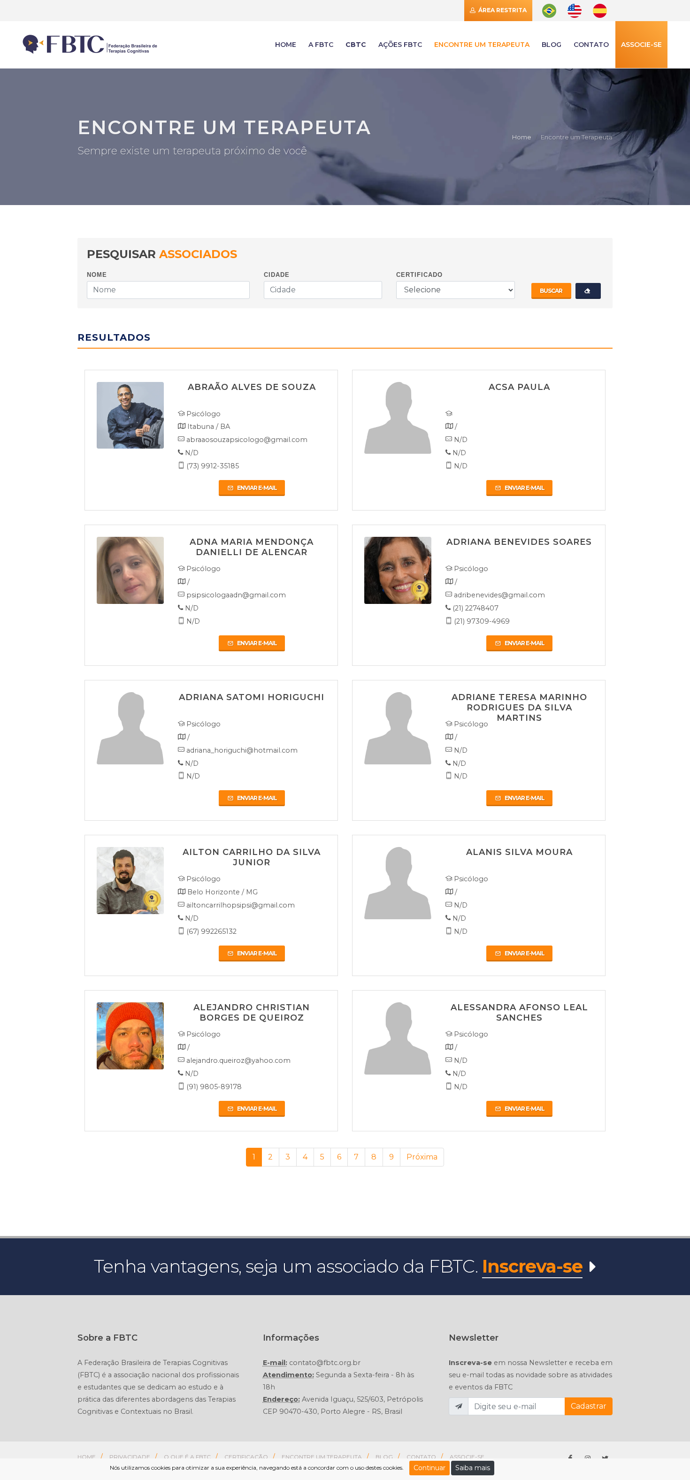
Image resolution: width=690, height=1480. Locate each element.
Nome (97, 274)
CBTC (355, 44)
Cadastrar (588, 1406)
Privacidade (129, 1456)
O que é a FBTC (187, 1456)
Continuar (429, 1468)
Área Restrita (502, 10)
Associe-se (641, 44)
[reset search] (588, 291)
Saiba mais (472, 1468)
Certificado (419, 274)
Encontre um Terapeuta (322, 1456)
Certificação (246, 1456)
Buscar (551, 290)
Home (521, 137)
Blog (551, 44)
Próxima (421, 1156)
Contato (421, 1456)
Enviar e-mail (256, 487)
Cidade (277, 274)
